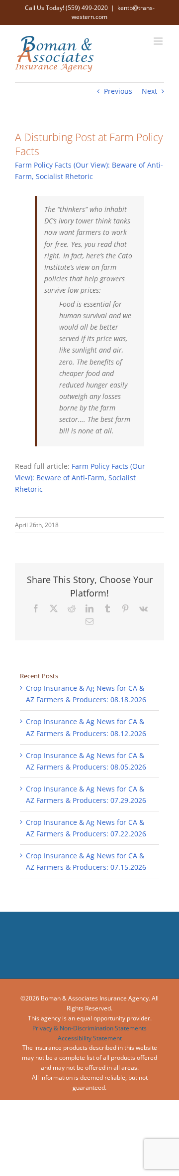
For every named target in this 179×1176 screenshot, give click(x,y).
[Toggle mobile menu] (159, 41)
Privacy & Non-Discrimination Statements (89, 1028)
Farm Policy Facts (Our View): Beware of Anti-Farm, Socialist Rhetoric (80, 477)
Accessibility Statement (90, 1038)
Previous (118, 91)
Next (149, 91)
